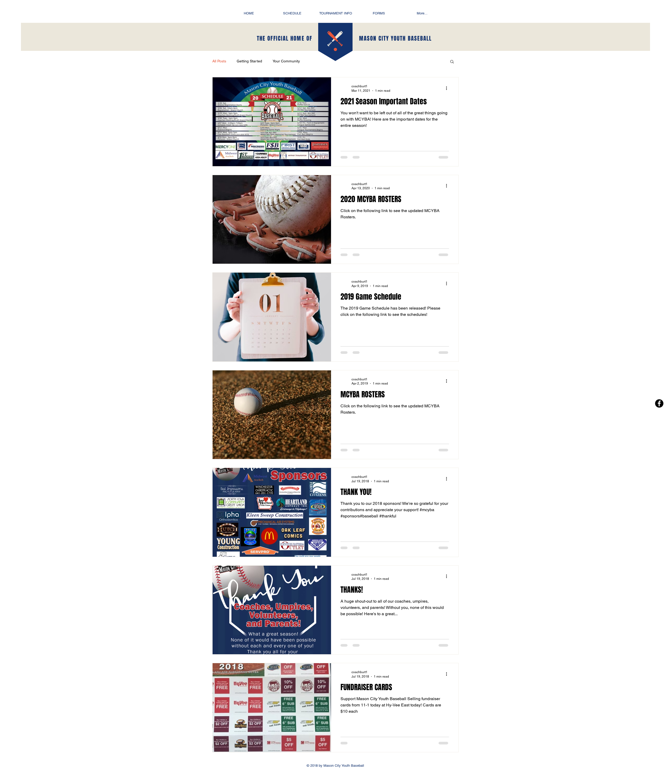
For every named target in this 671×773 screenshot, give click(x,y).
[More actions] (448, 88)
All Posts (219, 61)
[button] (452, 62)
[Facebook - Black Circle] (659, 403)
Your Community (286, 61)
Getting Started (249, 61)
